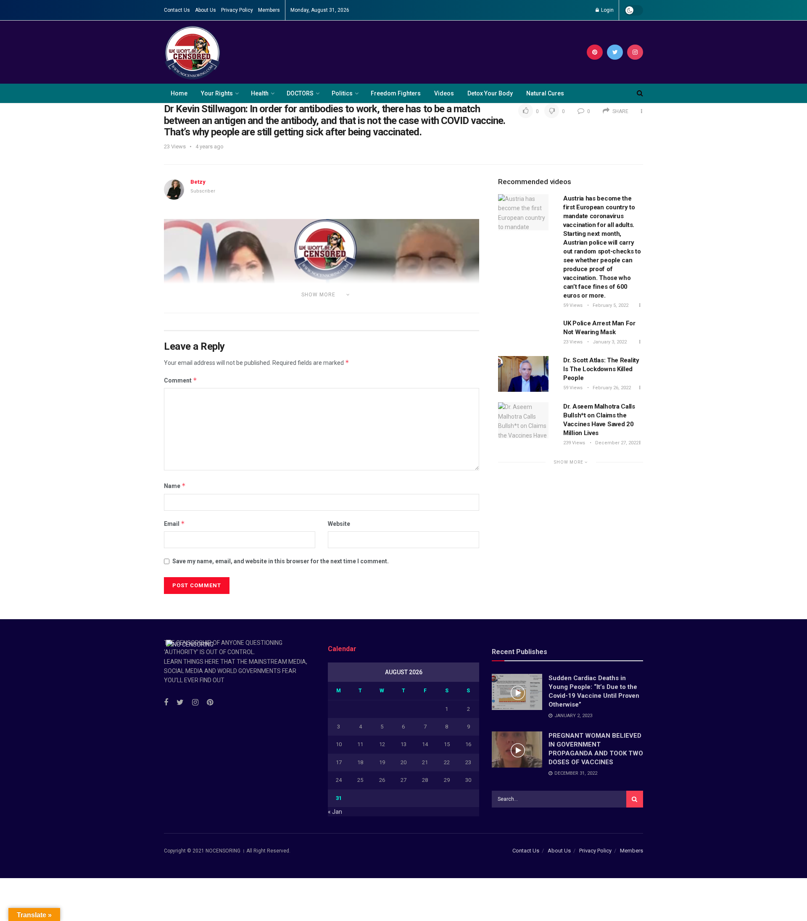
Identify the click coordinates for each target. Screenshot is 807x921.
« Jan (335, 811)
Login (607, 10)
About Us (205, 10)
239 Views (574, 443)
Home (179, 93)
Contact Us (177, 10)
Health (260, 93)
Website (339, 523)
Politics (342, 93)
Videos (444, 93)
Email (174, 524)
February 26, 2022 (611, 388)
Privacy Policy (237, 10)
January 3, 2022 (609, 342)
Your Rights (217, 93)
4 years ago (209, 146)
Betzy (198, 182)
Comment (180, 380)
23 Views (573, 342)
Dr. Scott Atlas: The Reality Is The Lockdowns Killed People (601, 369)
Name (175, 486)
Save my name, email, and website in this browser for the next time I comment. (280, 561)
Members (269, 10)
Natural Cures (545, 93)
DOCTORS (300, 93)
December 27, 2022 (616, 443)
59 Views (573, 305)
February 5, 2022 (609, 305)
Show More (569, 462)
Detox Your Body (490, 93)
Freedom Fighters (396, 93)
